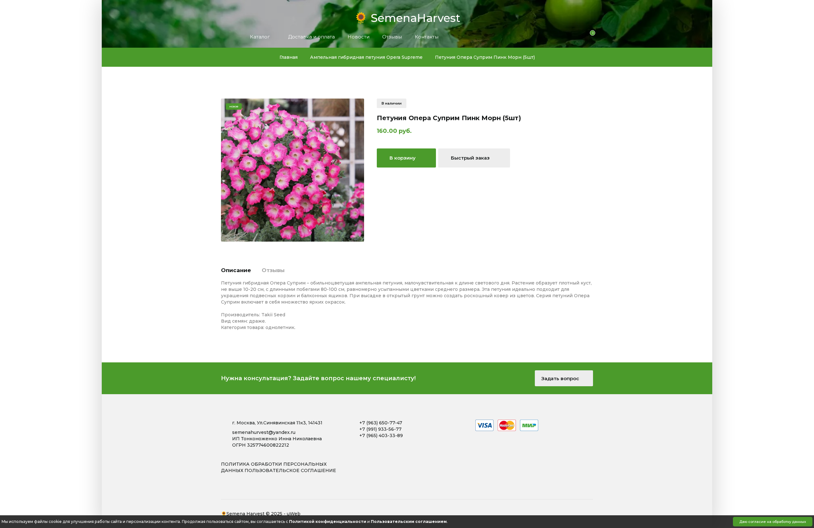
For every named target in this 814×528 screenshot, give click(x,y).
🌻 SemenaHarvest (407, 16)
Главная (288, 57)
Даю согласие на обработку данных (772, 521)
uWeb (293, 514)
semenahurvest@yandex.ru (263, 432)
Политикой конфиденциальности (327, 521)
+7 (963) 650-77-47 (380, 423)
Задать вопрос (560, 378)
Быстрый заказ (471, 158)
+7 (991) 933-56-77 (380, 429)
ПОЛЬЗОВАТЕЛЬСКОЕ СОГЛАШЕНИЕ (290, 470)
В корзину (403, 158)
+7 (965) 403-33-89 (381, 435)
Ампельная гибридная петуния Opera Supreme (366, 57)
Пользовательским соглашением (409, 521)
